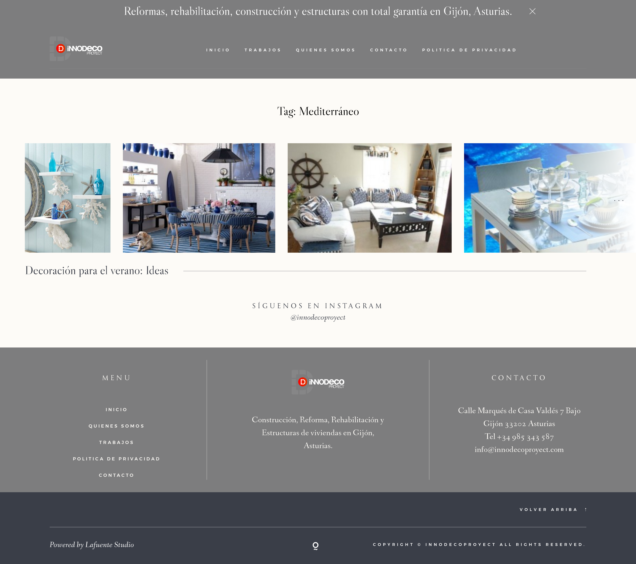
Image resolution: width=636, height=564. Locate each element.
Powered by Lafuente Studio (92, 546)
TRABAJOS (263, 50)
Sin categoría (211, 282)
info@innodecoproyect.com (519, 450)
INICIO (218, 50)
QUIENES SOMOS (326, 50)
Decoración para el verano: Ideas (96, 270)
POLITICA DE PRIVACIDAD (470, 50)
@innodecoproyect (318, 318)
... (620, 198)
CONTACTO (389, 50)
